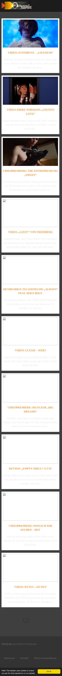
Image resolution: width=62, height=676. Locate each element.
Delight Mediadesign (26, 644)
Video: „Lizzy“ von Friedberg (30, 232)
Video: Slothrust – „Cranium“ (30, 52)
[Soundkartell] (17, 10)
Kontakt (24, 658)
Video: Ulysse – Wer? (30, 350)
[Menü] (56, 6)
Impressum (9, 658)
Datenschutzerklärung (45, 658)
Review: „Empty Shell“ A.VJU (30, 468)
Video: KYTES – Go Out (30, 587)
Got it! (49, 671)
